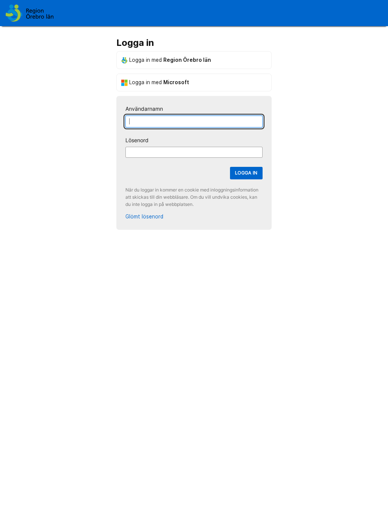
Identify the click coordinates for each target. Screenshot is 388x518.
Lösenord (137, 140)
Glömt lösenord (144, 216)
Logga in (246, 173)
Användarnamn (144, 109)
